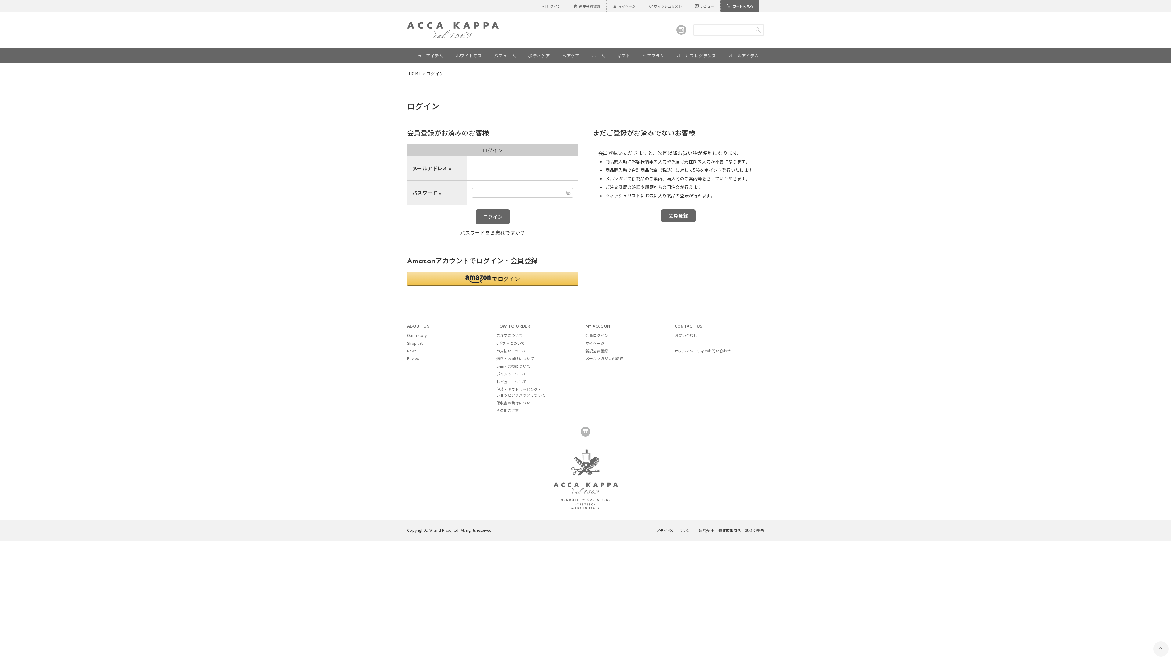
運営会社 (706, 530)
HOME (415, 73)
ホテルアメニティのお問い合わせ (703, 350)
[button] (492, 279)
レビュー (704, 6)
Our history (417, 335)
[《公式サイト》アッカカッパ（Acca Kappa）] (453, 25)
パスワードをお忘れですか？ (492, 232)
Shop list (415, 343)
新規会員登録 (586, 6)
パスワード (427, 192)
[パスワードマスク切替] (568, 193)
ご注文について (509, 335)
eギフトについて (510, 343)
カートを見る (740, 6)
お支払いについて (511, 350)
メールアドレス (432, 168)
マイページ (624, 6)
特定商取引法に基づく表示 (741, 530)
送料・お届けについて (515, 358)
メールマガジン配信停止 (606, 358)
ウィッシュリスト (665, 6)
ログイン (551, 6)
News (412, 350)
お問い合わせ (686, 335)
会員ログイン (597, 335)
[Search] (757, 30)
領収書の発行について (515, 402)
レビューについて (511, 381)
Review (413, 358)
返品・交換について (513, 366)
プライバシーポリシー (675, 530)
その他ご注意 (507, 410)
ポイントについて (511, 373)
